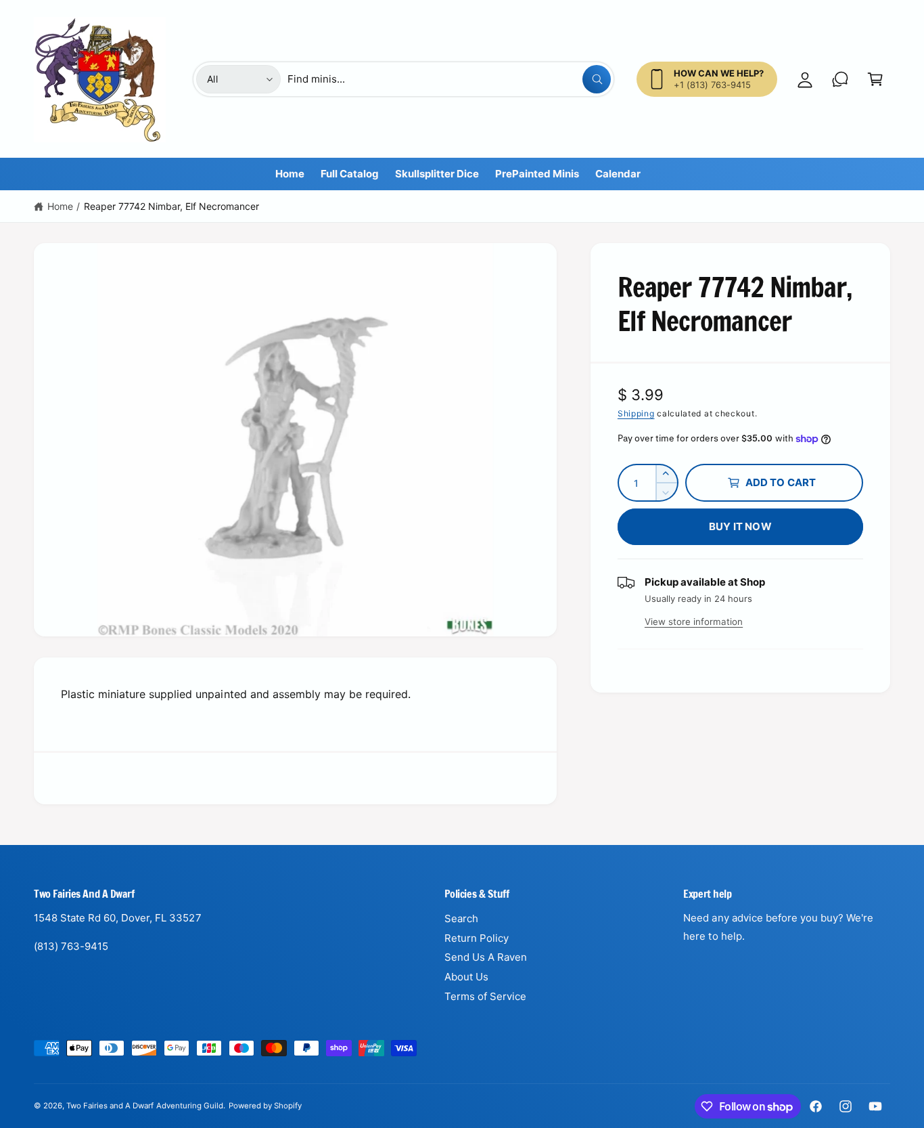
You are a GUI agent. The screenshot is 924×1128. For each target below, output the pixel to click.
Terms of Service (485, 996)
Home (60, 206)
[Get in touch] (840, 79)
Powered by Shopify (265, 1105)
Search (461, 918)
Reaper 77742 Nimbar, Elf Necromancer (172, 206)
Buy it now (740, 526)
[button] (875, 79)
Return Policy (476, 938)
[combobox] (449, 79)
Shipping (636, 413)
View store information (694, 621)
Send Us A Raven (485, 957)
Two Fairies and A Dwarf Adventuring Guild (144, 1105)
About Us (466, 976)
